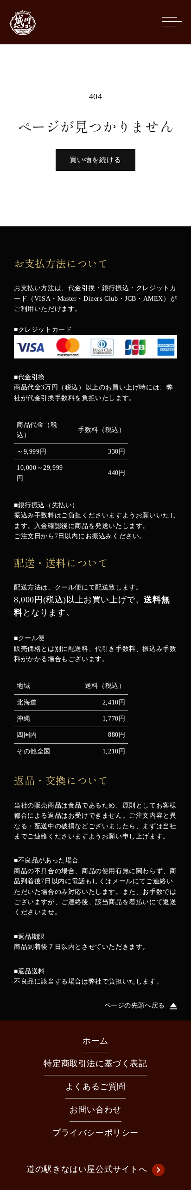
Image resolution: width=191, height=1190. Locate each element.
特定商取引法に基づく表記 (95, 1063)
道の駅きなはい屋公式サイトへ (86, 1169)
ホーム (95, 1040)
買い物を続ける (95, 160)
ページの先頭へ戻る (134, 1005)
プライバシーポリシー (95, 1132)
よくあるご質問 (95, 1086)
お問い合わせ (95, 1109)
